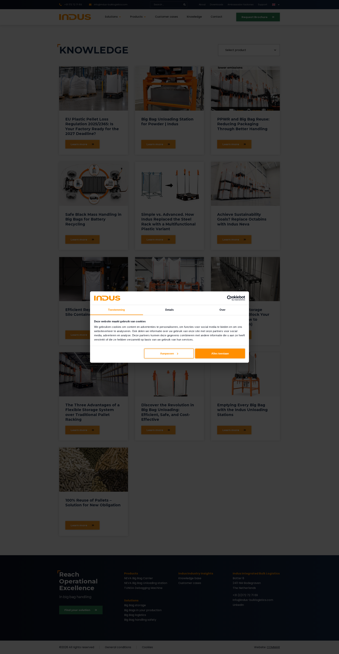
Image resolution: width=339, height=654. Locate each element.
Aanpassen (167, 353)
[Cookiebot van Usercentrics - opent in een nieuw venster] (229, 298)
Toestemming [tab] (116, 309)
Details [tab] (169, 309)
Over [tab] (222, 309)
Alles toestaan (220, 353)
